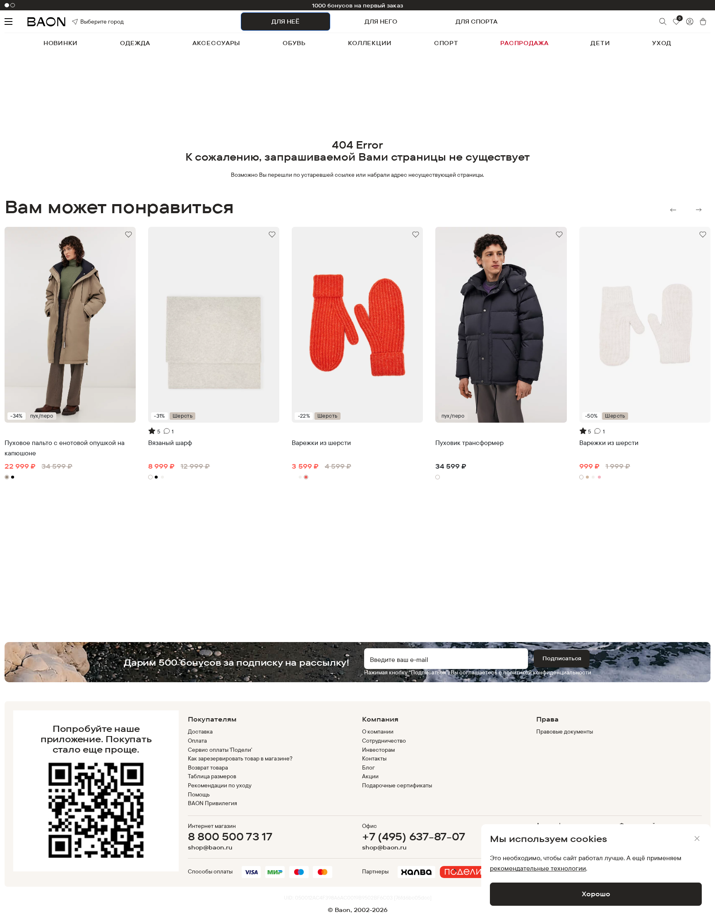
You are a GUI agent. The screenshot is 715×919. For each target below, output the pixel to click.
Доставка (200, 731)
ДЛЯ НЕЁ (285, 21)
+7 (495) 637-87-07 (413, 836)
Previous (673, 209)
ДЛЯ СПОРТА (476, 21)
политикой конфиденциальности (547, 672)
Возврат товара (208, 767)
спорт (446, 43)
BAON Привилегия (212, 803)
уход (662, 43)
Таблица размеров (212, 776)
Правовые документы (564, 731)
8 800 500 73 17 (230, 836)
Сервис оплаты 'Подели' (220, 749)
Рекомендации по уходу (220, 785)
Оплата (197, 740)
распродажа (524, 43)
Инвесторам (378, 749)
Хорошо (596, 894)
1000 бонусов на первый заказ (357, 5)
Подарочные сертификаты (397, 785)
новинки (60, 43)
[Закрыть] (697, 838)
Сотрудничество (384, 740)
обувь (294, 43)
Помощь (199, 794)
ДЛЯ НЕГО (381, 21)
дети (600, 43)
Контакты (374, 758)
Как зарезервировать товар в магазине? (240, 758)
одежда (135, 43)
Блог (368, 767)
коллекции (370, 43)
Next (698, 209)
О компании (377, 731)
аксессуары (216, 43)
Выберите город (90, 21)
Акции (370, 776)
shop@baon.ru (210, 847)
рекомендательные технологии (538, 868)
